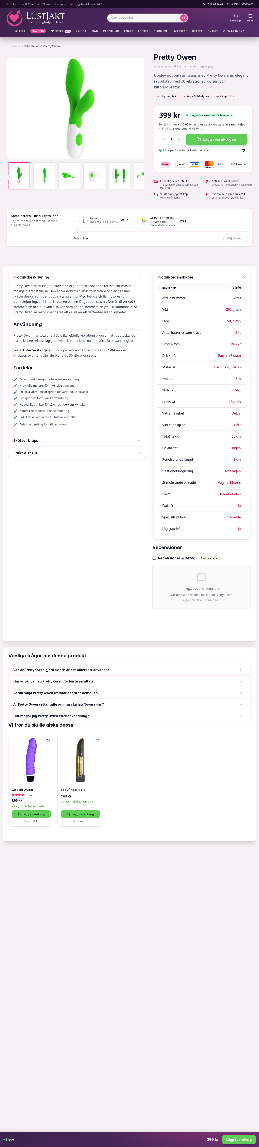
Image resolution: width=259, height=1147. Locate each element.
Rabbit (236, 344)
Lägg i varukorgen (219, 139)
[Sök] (183, 18)
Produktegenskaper (175, 277)
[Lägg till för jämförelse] (48, 749)
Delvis (236, 413)
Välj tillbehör (236, 238)
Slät (238, 390)
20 (233, 436)
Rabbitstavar (30, 46)
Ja (239, 505)
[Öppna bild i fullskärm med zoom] (138, 153)
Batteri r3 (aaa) (229, 355)
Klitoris (235, 482)
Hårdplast (221, 367)
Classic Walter (22, 790)
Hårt (237, 425)
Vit (229, 321)
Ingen (236, 448)
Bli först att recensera (186, 66)
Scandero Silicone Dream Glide (162, 220)
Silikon (236, 367)
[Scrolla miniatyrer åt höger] (141, 177)
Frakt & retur (25, 452)
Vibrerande (232, 517)
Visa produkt (31, 821)
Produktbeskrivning (31, 277)
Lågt (232, 402)
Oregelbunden (229, 494)
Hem (14, 46)
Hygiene (95, 218)
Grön (237, 321)
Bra (238, 378)
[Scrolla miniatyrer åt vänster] (9, 177)
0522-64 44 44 (215, 4)
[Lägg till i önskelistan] (243, 150)
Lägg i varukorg (33, 814)
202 (229, 309)
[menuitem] (20, 31)
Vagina (223, 482)
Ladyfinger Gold (73, 790)
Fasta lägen (232, 471)
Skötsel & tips (25, 440)
